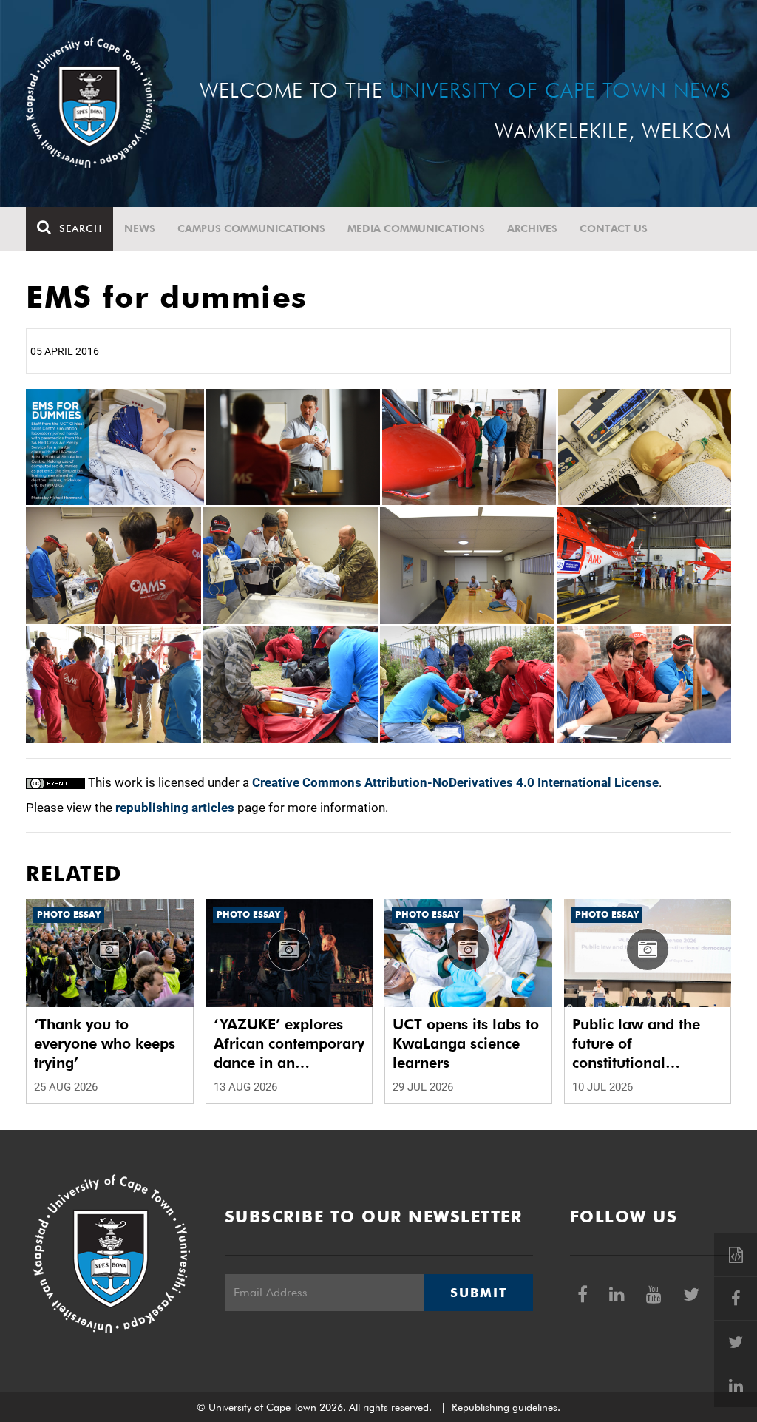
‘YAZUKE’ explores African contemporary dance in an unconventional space (289, 1043)
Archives (532, 228)
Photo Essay (69, 914)
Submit (478, 1292)
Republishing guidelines (504, 1407)
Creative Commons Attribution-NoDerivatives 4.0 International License (455, 782)
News (139, 228)
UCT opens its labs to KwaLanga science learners (466, 1043)
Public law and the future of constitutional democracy (636, 1043)
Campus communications (251, 228)
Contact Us (614, 228)
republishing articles (174, 807)
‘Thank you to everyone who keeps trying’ (104, 1043)
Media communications (416, 228)
